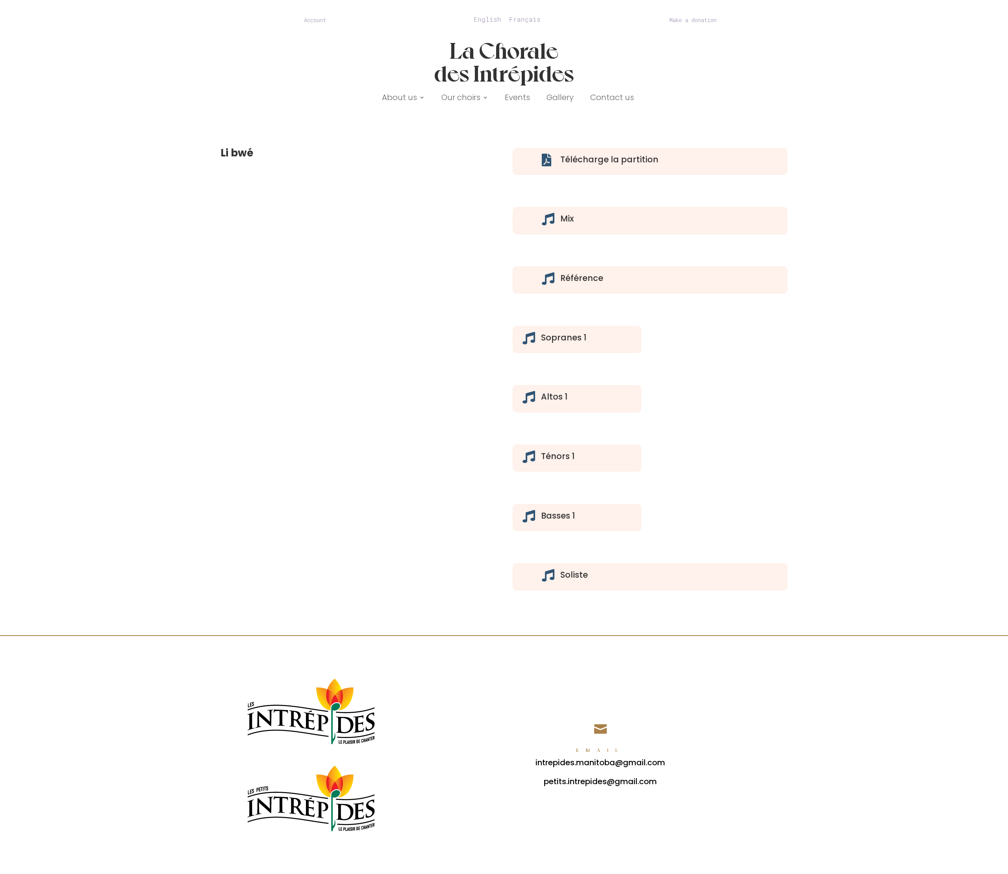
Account (315, 20)
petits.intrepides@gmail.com (600, 781)
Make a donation (693, 20)
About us (399, 99)
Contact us (612, 99)
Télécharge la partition (609, 159)
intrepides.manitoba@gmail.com (600, 762)
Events (517, 99)
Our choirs (460, 99)
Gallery (560, 99)
